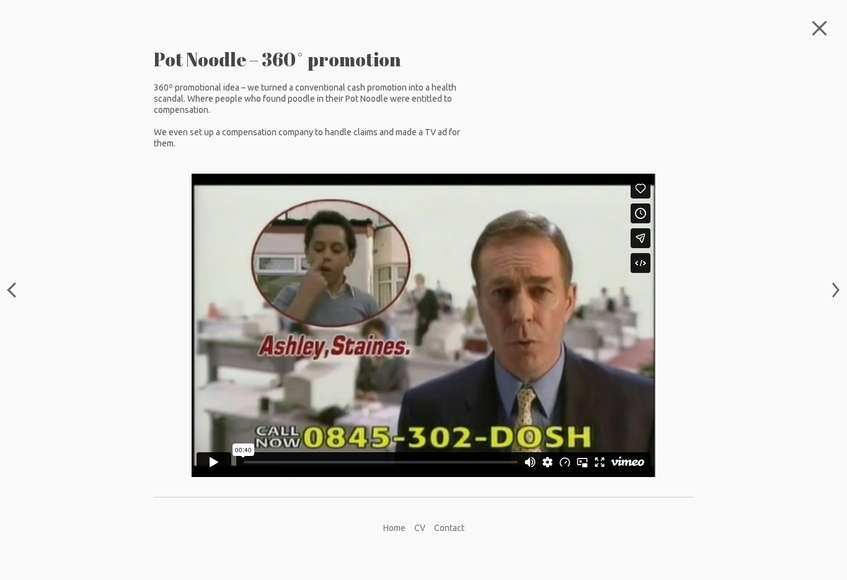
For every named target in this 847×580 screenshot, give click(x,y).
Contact (449, 528)
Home (394, 528)
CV (419, 528)
